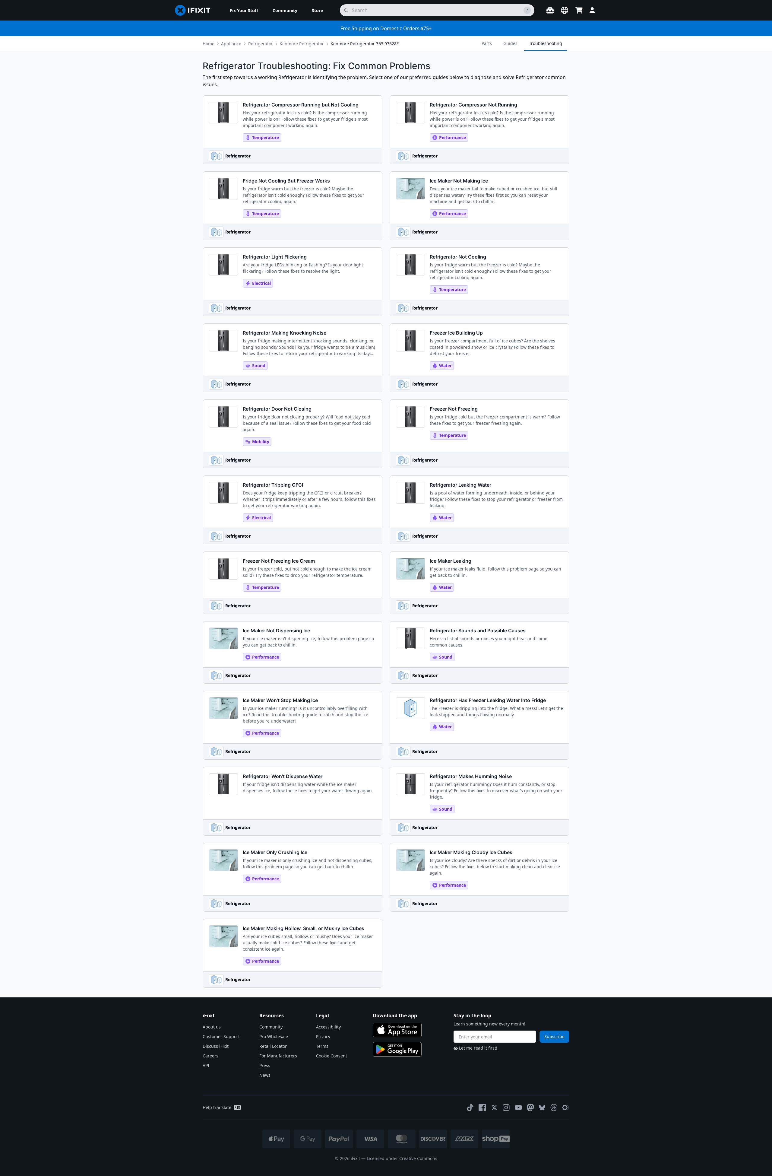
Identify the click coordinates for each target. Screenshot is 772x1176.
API (206, 1065)
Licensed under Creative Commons (402, 1158)
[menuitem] (244, 10)
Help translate (217, 1107)
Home (208, 43)
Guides (510, 43)
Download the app (395, 1015)
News (265, 1075)
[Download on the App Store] (397, 1030)
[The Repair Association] (565, 1107)
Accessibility (328, 1027)
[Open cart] (579, 10)
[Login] (592, 10)
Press (264, 1065)
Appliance (231, 43)
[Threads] (553, 1107)
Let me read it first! (478, 1048)
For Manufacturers (278, 1056)
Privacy (323, 1036)
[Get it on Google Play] (397, 1049)
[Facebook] (482, 1107)
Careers (210, 1056)
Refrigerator (260, 43)
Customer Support (221, 1036)
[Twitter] (494, 1107)
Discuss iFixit (216, 1046)
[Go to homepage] (195, 10)
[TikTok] (470, 1107)
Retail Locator (273, 1046)
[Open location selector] (564, 10)
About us (212, 1027)
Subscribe (554, 1036)
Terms (322, 1046)
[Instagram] (506, 1107)
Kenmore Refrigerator (302, 43)
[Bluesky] (542, 1107)
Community (271, 1027)
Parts (487, 43)
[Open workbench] (550, 10)
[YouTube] (518, 1107)
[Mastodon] (530, 1107)
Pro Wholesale (273, 1036)
